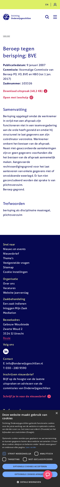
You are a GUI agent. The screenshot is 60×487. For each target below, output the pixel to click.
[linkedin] (6, 351)
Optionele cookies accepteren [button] (30, 466)
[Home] (17, 17)
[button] (30, 481)
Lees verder (31, 447)
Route (7, 338)
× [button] (56, 413)
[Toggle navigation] (55, 17)
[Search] (47, 17)
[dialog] (30, 448)
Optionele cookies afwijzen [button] (30, 474)
